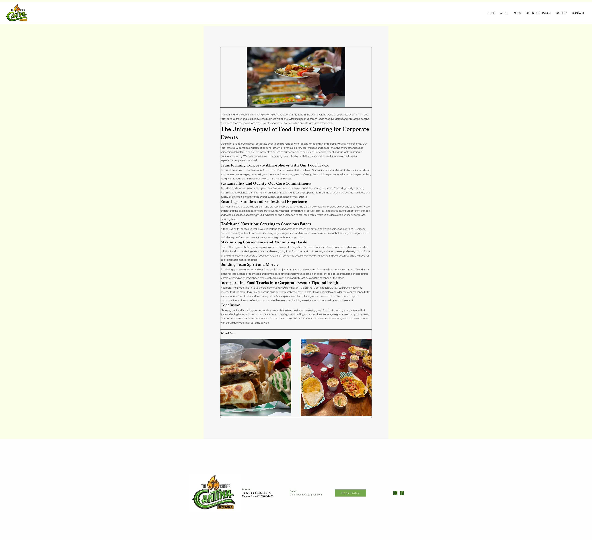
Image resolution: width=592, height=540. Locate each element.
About (504, 12)
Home (491, 12)
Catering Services (538, 12)
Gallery (561, 12)
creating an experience (346, 310)
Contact (578, 12)
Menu (517, 12)
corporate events (268, 210)
